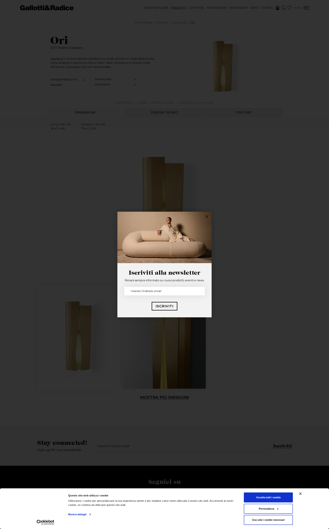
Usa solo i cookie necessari (268, 519)
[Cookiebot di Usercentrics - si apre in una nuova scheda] (45, 522)
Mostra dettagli (77, 514)
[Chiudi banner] (300, 493)
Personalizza (266, 508)
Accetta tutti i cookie (268, 497)
